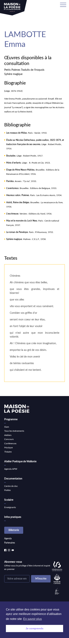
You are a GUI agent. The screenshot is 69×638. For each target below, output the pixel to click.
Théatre (8, 452)
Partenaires (9, 543)
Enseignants (10, 507)
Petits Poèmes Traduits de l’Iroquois (24, 70)
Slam (6, 427)
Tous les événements (14, 431)
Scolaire (8, 500)
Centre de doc (11, 486)
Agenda (8, 538)
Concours (9, 439)
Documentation (13, 478)
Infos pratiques (12, 517)
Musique (8, 447)
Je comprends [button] (34, 628)
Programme (10, 419)
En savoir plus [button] (32, 618)
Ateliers (7, 435)
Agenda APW (10, 469)
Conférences (10, 443)
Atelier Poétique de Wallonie (20, 461)
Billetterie (13, 530)
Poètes (7, 490)
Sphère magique (13, 74)
